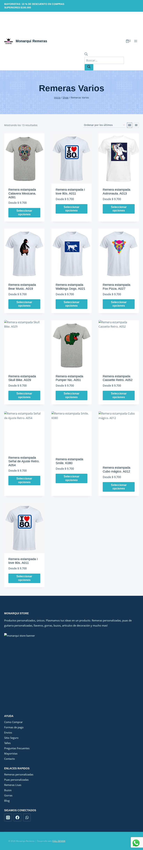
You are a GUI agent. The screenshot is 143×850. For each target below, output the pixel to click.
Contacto (9, 758)
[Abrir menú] (135, 41)
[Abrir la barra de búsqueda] (86, 55)
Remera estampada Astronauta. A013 (116, 191)
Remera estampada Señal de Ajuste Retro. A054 (24, 461)
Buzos (8, 790)
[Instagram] (8, 817)
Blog (7, 800)
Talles (7, 743)
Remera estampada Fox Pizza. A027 (116, 286)
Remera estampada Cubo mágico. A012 (116, 469)
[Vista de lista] (136, 125)
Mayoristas (10, 753)
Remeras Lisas (12, 785)
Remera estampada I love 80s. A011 (70, 191)
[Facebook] (17, 817)
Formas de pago (14, 727)
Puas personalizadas (16, 779)
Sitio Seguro (11, 737)
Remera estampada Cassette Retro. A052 (118, 378)
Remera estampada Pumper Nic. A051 (69, 378)
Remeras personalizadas (18, 774)
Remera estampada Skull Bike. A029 (22, 378)
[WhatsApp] (27, 817)
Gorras (8, 795)
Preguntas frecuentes (16, 748)
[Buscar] (89, 67)
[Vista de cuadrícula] (129, 125)
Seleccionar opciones (24, 212)
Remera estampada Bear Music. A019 (22, 286)
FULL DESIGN (58, 841)
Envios (8, 732)
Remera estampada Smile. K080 (69, 461)
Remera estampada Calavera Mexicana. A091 (22, 193)
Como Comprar (13, 722)
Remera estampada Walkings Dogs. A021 (70, 286)
